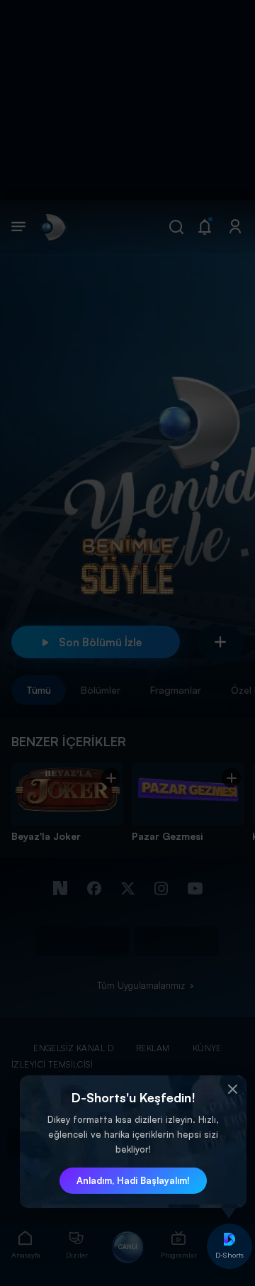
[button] (232, 1089)
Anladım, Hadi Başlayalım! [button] (133, 1180)
